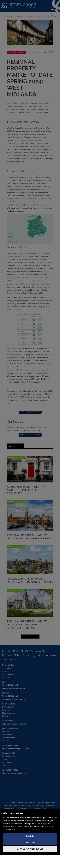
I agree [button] (30, 836)
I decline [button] (30, 842)
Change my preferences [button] (30, 849)
